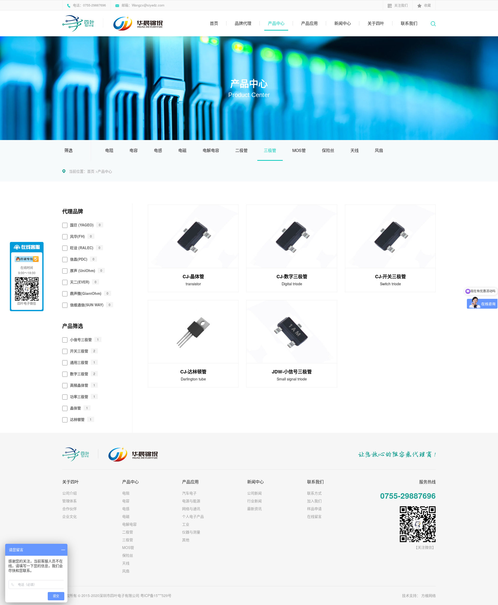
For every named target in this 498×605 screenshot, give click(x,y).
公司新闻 (254, 493)
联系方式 (314, 493)
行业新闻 (254, 500)
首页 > (92, 171)
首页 (214, 23)
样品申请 (314, 508)
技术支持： (411, 595)
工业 (185, 524)
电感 (158, 150)
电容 (133, 150)
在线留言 (314, 516)
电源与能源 (191, 500)
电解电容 (211, 150)
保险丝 (328, 150)
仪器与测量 (191, 531)
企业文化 (69, 516)
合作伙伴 (69, 508)
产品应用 (309, 23)
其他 (185, 539)
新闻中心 (342, 23)
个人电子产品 (193, 516)
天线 (354, 150)
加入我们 (314, 500)
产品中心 (276, 23)
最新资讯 (254, 508)
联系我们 (409, 23)
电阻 (109, 150)
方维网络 (428, 595)
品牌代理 (243, 23)
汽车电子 (189, 493)
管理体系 (69, 500)
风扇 (379, 150)
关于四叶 (376, 23)
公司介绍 (69, 493)
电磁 (182, 150)
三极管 (270, 150)
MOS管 (299, 150)
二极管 (241, 150)
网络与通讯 (191, 508)
